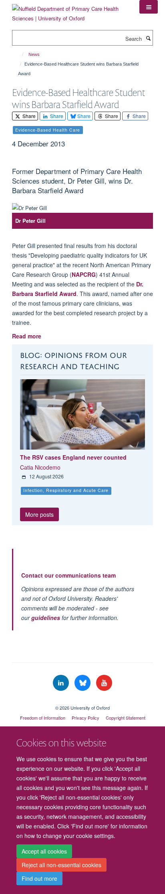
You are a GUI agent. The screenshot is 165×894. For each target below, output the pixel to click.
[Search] (148, 38)
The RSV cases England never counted (73, 457)
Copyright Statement (125, 717)
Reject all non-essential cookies (61, 865)
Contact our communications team (68, 575)
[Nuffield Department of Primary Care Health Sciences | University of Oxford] (69, 10)
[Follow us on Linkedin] (61, 683)
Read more (26, 336)
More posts (39, 514)
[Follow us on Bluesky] (83, 683)
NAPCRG (84, 274)
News (34, 54)
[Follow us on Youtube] (104, 683)
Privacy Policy (85, 717)
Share (28, 115)
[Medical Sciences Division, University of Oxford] (82, 701)
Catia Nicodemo (40, 467)
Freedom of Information (42, 717)
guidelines (45, 618)
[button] (148, 7)
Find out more (39, 878)
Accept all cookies (44, 851)
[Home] (19, 54)
